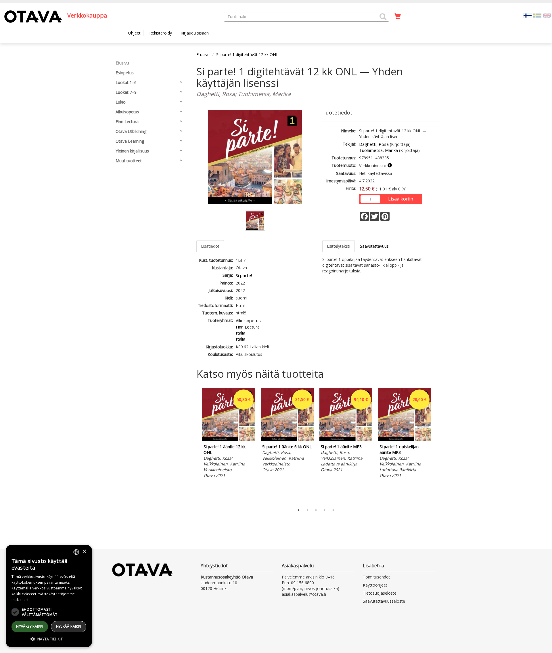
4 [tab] (324, 510)
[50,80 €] (228, 439)
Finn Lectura (248, 327)
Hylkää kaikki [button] (68, 626)
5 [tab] (333, 510)
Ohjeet (134, 33)
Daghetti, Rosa (374, 144)
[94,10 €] (345, 439)
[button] (382, 16)
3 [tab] (316, 510)
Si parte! (244, 275)
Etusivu (203, 54)
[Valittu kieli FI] (527, 15)
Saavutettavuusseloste (384, 601)
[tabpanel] (228, 434)
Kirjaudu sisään (195, 33)
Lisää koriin (400, 199)
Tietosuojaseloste (379, 593)
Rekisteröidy (160, 33)
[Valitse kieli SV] (537, 15)
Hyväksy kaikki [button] (29, 626)
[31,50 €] (287, 439)
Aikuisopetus (248, 320)
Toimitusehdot (376, 577)
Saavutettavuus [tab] (374, 246)
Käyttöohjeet (375, 585)
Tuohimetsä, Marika (378, 150)
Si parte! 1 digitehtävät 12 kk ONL (247, 54)
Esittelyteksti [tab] (338, 246)
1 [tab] (299, 510)
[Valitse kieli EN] (547, 15)
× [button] (84, 551)
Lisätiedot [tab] (210, 246)
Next (437, 445)
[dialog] (49, 596)
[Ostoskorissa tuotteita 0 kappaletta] (397, 16)
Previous (195, 445)
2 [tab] (307, 510)
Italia (240, 333)
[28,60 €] (404, 439)
